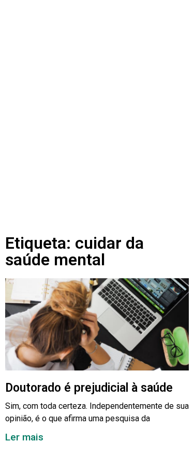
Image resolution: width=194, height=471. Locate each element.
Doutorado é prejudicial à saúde (89, 388)
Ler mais (24, 437)
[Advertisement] (97, 106)
